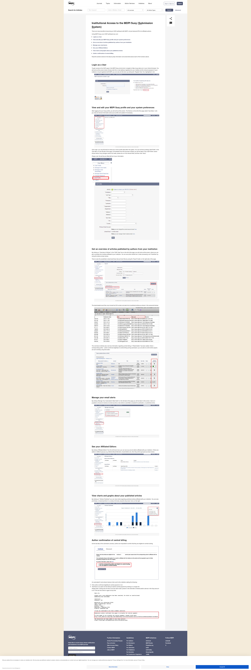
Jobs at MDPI (110, 650)
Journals (99, 3)
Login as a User (97, 37)
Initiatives (141, 3)
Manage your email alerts (100, 45)
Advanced (178, 10)
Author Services (130, 3)
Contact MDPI (111, 647)
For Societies (130, 652)
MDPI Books (149, 643)
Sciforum (148, 641)
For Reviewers (130, 643)
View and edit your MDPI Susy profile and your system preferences (111, 39)
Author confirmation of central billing (103, 53)
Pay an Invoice (111, 643)
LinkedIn (167, 641)
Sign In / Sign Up (169, 3)
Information (117, 3)
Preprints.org (149, 645)
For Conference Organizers (134, 654)
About (150, 3)
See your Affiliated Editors (100, 48)
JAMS (147, 654)
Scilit (147, 647)
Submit (180, 3)
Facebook (168, 643)
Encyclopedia (149, 652)
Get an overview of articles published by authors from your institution (112, 42)
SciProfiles (149, 650)
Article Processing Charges (115, 641)
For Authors (129, 641)
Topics (108, 3)
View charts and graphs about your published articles (108, 50)
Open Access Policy (112, 645)
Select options (73, 648)
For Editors (129, 645)
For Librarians (130, 647)
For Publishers (130, 650)
